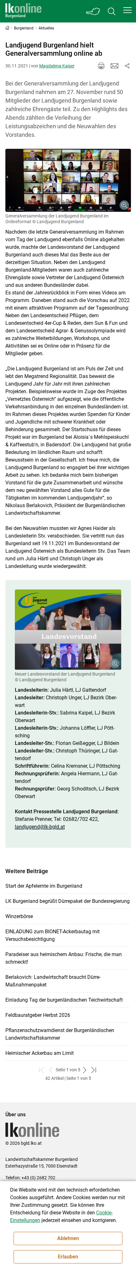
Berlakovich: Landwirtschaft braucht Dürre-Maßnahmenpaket (53, 981)
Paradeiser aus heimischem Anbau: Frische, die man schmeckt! (63, 958)
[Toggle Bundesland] (93, 11)
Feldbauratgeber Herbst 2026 (37, 1015)
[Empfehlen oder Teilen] (127, 66)
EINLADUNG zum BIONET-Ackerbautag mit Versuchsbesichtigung (52, 935)
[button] (127, 10)
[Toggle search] (111, 11)
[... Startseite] (23, 11)
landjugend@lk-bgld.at (40, 827)
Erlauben (68, 1257)
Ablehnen (68, 1238)
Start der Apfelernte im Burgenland (43, 886)
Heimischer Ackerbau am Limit (39, 1053)
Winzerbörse (19, 916)
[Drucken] (101, 66)
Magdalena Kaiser (57, 65)
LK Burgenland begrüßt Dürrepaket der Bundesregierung (67, 901)
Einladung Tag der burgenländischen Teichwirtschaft (64, 1000)
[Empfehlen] (114, 66)
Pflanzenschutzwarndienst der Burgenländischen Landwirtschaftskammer (59, 1034)
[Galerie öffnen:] (68, 180)
